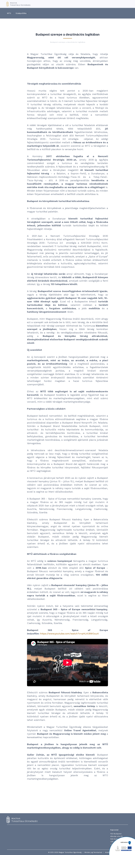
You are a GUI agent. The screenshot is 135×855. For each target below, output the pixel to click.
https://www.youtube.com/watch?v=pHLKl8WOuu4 (69, 633)
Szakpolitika (21, 13)
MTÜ (9, 13)
